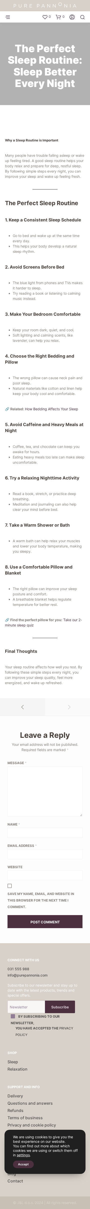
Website (15, 867)
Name (14, 824)
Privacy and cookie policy (32, 1124)
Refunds (16, 1110)
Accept (23, 1164)
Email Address (22, 846)
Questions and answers (30, 1103)
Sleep (13, 1061)
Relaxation (18, 1069)
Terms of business (25, 1117)
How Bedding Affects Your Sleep (51, 409)
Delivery (15, 1095)
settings (23, 1155)
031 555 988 (18, 969)
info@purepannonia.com (28, 975)
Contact (15, 1180)
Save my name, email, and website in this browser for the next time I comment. (41, 900)
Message (17, 763)
